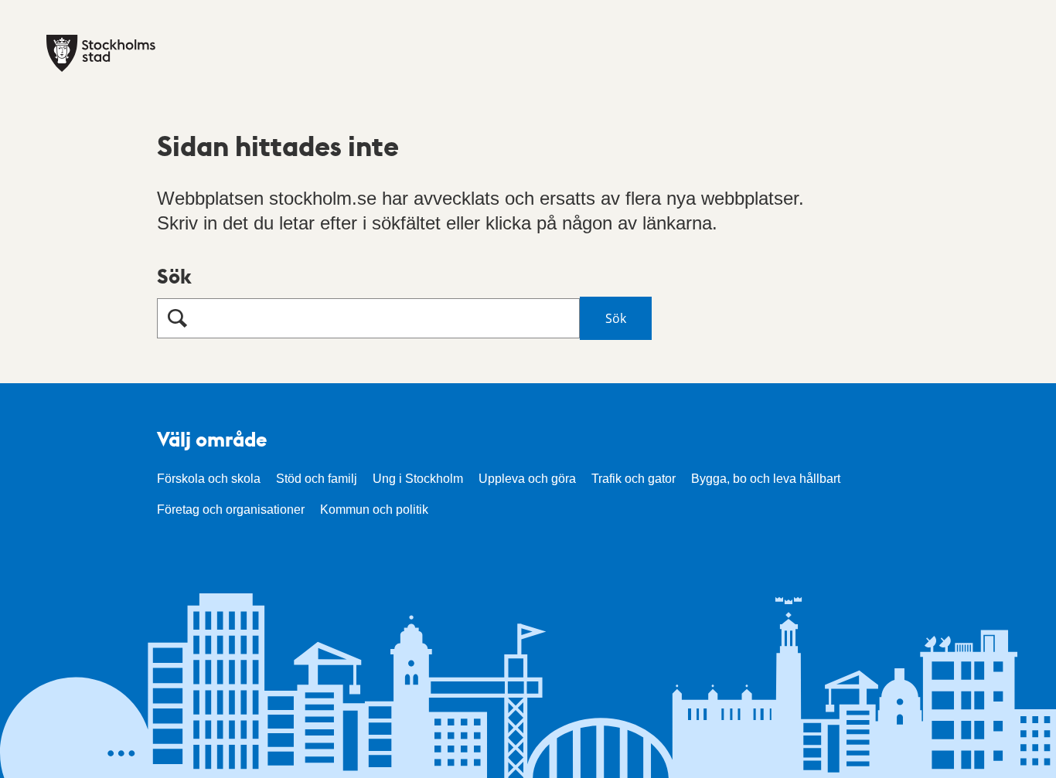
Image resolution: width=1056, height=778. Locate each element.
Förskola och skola (209, 478)
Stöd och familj (316, 478)
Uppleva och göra (527, 478)
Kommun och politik (374, 509)
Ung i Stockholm (418, 478)
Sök (174, 275)
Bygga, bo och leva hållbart (765, 478)
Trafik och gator (633, 478)
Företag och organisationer (231, 509)
